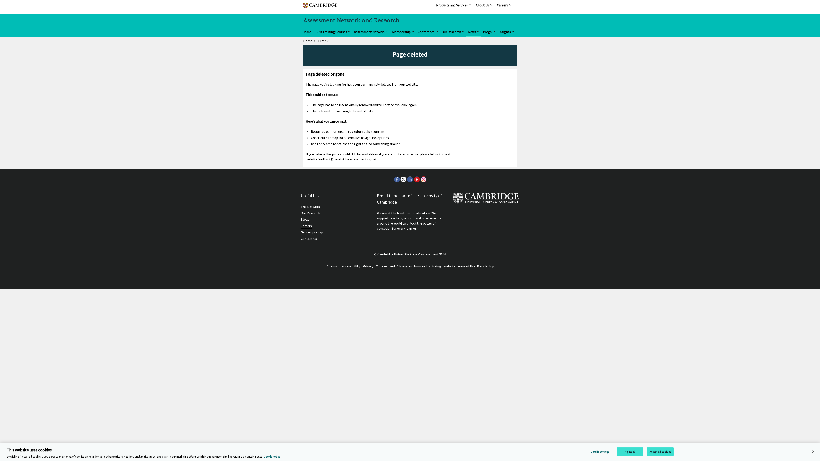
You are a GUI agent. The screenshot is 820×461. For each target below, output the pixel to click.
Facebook (397, 179)
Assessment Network (369, 32)
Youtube (417, 179)
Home (306, 32)
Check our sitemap (324, 138)
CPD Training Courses (331, 32)
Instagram (423, 179)
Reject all (630, 451)
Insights (505, 32)
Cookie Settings (600, 451)
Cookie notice (272, 456)
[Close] (813, 451)
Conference (426, 32)
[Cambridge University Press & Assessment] (486, 200)
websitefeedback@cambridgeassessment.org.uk (341, 159)
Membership (401, 32)
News (472, 32)
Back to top (485, 266)
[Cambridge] (320, 7)
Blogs (487, 32)
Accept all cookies (660, 451)
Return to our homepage (329, 131)
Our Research (451, 32)
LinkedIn (410, 179)
